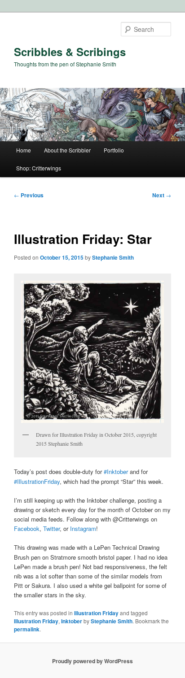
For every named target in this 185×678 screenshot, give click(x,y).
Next (161, 195)
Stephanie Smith (113, 257)
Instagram (83, 528)
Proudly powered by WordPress (92, 661)
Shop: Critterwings (38, 168)
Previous (29, 195)
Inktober (71, 621)
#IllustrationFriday (37, 481)
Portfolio (114, 150)
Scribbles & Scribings (70, 51)
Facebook (27, 528)
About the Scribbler (67, 150)
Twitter (51, 528)
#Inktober (116, 471)
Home (23, 150)
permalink (27, 629)
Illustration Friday (96, 613)
